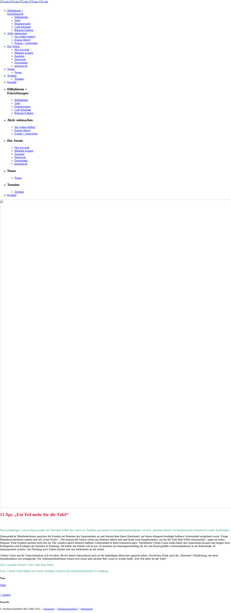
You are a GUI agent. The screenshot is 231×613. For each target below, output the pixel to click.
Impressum (49, 609)
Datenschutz (86, 609)
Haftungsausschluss (67, 609)
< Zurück (5, 594)
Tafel (3, 585)
